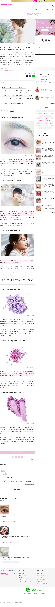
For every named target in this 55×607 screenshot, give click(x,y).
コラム (37, 61)
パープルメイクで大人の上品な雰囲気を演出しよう (14, 103)
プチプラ (39, 123)
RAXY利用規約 (40, 581)
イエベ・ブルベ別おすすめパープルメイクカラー (14, 87)
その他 (37, 64)
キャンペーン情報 (33, 9)
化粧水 (51, 123)
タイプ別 (49, 127)
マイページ (21, 577)
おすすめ (44, 111)
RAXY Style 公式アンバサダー (7, 542)
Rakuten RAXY (6, 5)
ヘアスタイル (41, 120)
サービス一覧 (2, 602)
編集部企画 (51, 111)
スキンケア (38, 44)
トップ (6, 9)
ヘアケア (37, 56)
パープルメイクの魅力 (7, 85)
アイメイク (5, 68)
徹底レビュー (47, 115)
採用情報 (43, 593)
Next (32, 459)
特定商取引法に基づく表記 (42, 583)
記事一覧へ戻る (17, 490)
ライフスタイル (42, 127)
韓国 (41, 115)
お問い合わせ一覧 (10, 602)
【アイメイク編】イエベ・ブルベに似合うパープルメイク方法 (17, 95)
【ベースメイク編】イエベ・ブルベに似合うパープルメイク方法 (17, 90)
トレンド (6, 70)
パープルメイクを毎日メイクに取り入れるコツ (13, 101)
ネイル (37, 58)
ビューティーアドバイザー (24, 581)
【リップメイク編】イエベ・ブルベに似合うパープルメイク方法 (17, 98)
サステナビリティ (18, 602)
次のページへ (17, 453)
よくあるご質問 (40, 577)
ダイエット (39, 125)
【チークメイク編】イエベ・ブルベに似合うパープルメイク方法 (17, 93)
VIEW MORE (52, 103)
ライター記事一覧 (29, 484)
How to (2, 70)
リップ (52, 118)
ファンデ (51, 125)
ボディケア (38, 53)
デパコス (45, 125)
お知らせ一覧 (39, 573)
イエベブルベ (12, 70)
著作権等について (37, 593)
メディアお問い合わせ (41, 575)
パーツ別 (45, 123)
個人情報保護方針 (29, 593)
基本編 (8, 521)
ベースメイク (38, 47)
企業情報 (23, 593)
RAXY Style (20, 9)
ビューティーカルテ (23, 579)
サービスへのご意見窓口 (41, 579)
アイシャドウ (14, 521)
